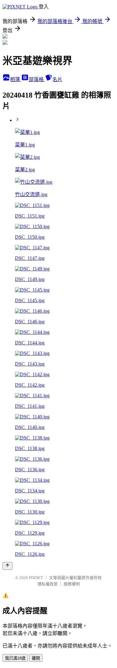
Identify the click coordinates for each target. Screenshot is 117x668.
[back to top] (7, 566)
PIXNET (36, 577)
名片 (57, 79)
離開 (36, 658)
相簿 (15, 79)
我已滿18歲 (15, 658)
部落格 (37, 79)
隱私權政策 (47, 584)
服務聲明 (72, 584)
